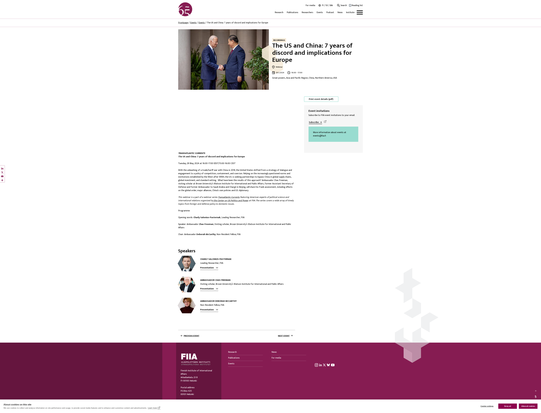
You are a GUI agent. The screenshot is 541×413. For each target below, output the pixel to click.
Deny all (507, 406)
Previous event (191, 336)
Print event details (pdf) (321, 99)
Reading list (357, 5)
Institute (350, 12)
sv (327, 5)
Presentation (207, 268)
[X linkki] (324, 365)
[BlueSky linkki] (328, 365)
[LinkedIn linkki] (320, 365)
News (340, 12)
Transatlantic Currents (229, 197)
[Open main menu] (360, 12)
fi (323, 5)
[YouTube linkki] (333, 365)
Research (279, 12)
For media (310, 5)
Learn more (152, 408)
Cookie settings (487, 406)
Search (343, 5)
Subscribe (314, 122)
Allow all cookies (528, 406)
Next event (284, 336)
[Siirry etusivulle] (191, 9)
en (331, 5)
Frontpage (183, 23)
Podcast (330, 12)
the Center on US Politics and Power (230, 200)
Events (320, 12)
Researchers (307, 12)
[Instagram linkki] (316, 365)
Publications (292, 12)
